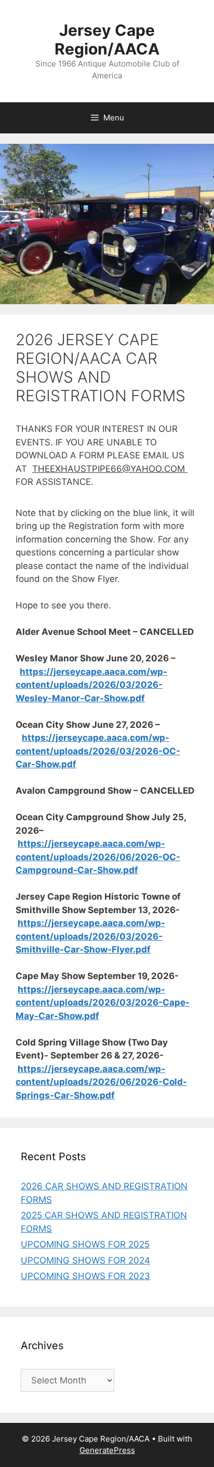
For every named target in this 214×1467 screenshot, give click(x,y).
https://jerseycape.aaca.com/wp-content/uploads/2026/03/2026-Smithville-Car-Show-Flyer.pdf (90, 936)
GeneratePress (107, 1450)
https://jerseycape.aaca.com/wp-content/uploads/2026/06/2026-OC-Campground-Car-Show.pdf (98, 856)
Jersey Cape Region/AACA (107, 39)
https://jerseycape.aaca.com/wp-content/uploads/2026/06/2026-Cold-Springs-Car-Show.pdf (101, 1082)
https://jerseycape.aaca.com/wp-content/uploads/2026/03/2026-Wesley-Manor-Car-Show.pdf (91, 685)
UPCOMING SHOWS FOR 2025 (85, 1244)
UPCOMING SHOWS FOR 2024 (85, 1260)
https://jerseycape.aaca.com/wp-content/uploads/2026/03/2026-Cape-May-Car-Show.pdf (103, 1002)
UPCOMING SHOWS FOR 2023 (85, 1276)
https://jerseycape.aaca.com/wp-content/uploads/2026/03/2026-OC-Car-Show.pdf (98, 750)
